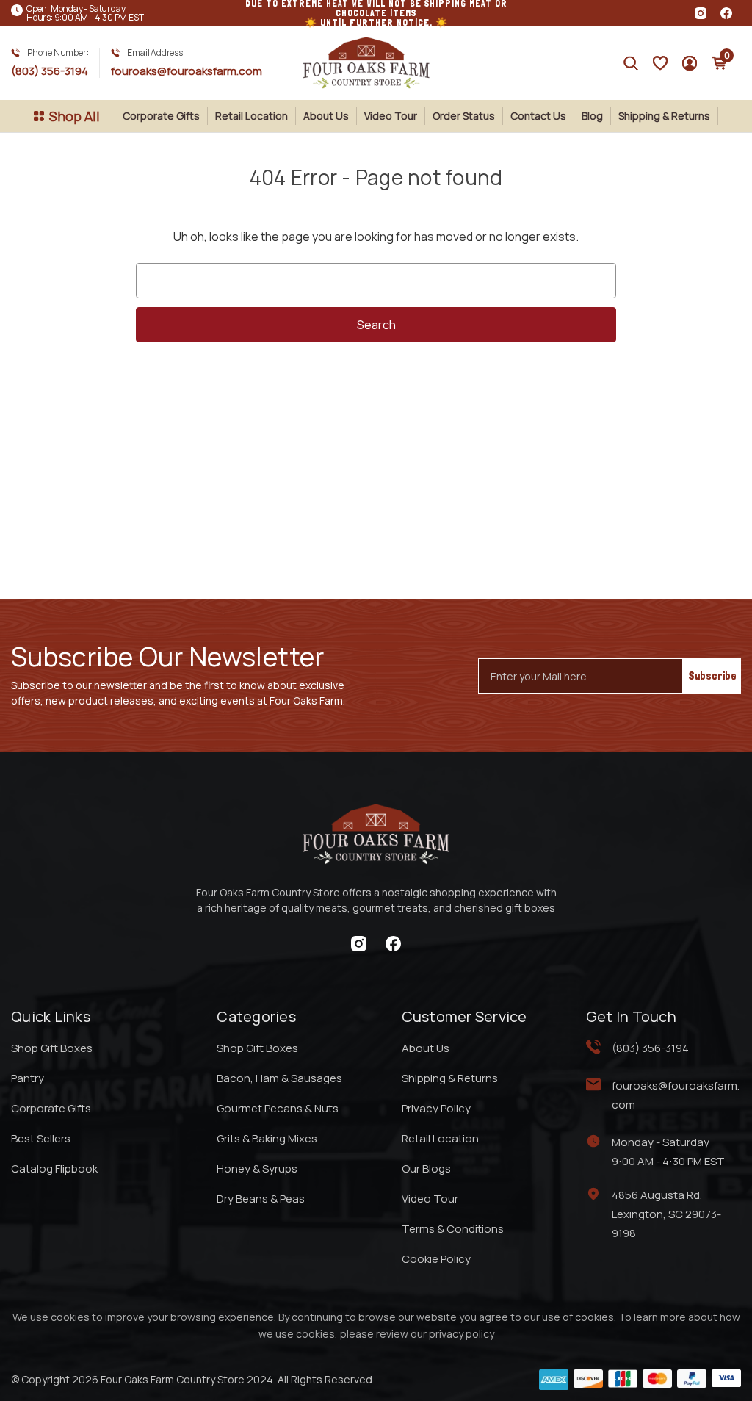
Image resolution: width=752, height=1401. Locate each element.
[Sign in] (660, 63)
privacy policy (461, 1334)
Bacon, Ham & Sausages (279, 1078)
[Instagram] (701, 13)
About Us (326, 116)
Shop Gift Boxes (52, 1048)
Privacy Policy (436, 1108)
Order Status (464, 116)
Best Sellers (40, 1138)
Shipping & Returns (664, 116)
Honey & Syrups (257, 1168)
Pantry (27, 1078)
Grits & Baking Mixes (267, 1138)
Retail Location (251, 116)
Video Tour (390, 116)
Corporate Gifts (161, 116)
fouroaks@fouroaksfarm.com (186, 71)
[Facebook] (726, 13)
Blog (592, 116)
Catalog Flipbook (54, 1168)
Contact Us (538, 116)
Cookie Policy (436, 1259)
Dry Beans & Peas (261, 1198)
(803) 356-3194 (49, 71)
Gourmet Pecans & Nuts (278, 1108)
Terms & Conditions (453, 1228)
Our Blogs (426, 1168)
